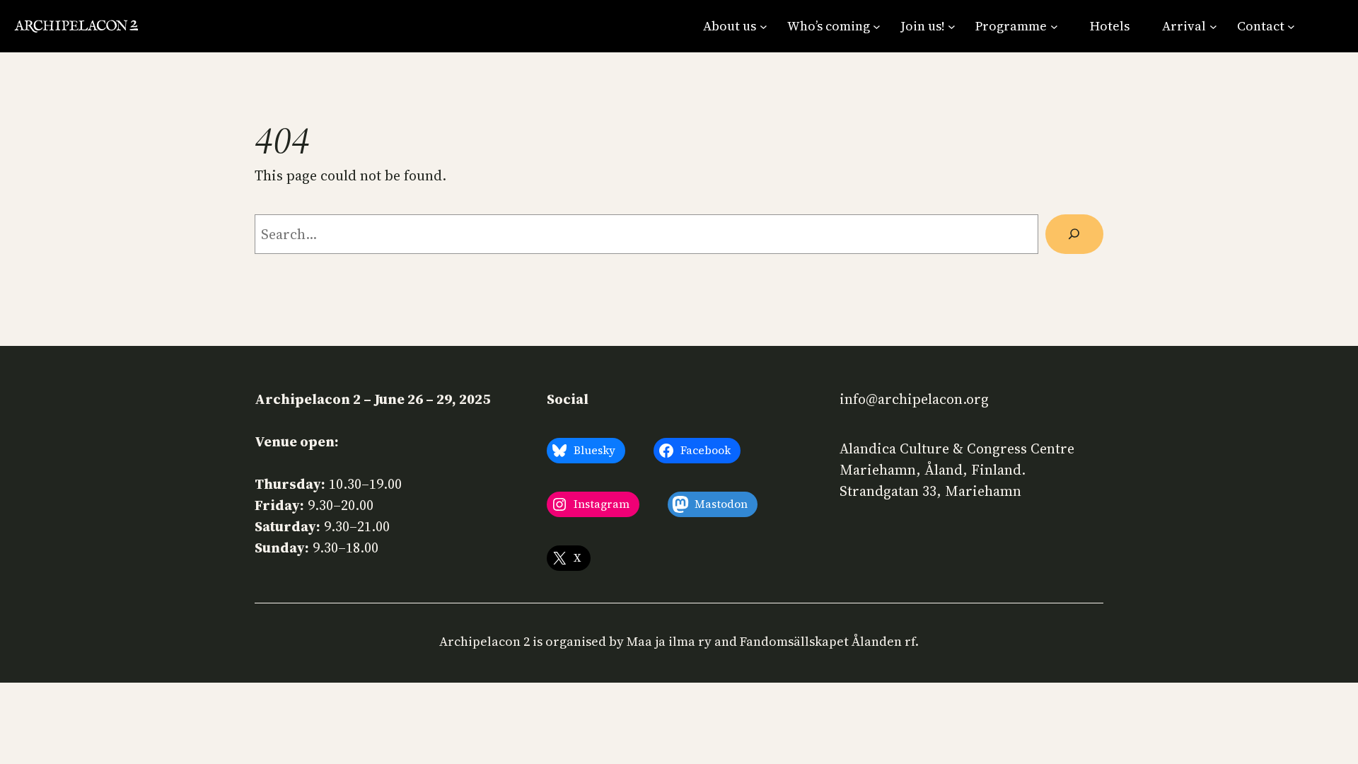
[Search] (1074, 234)
